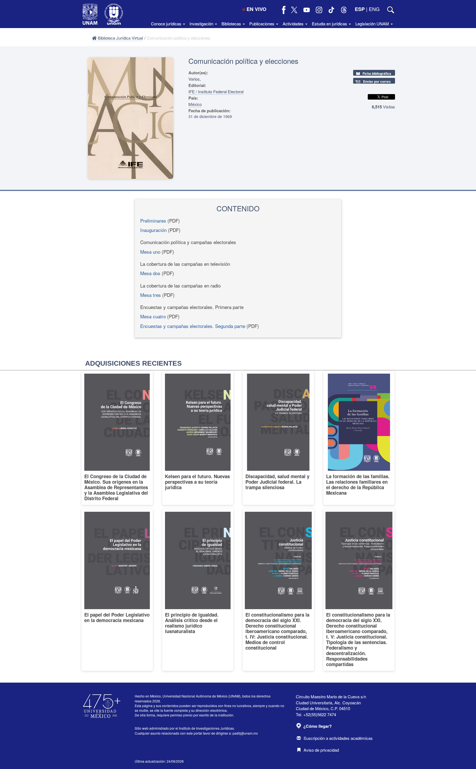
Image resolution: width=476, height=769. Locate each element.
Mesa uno (150, 251)
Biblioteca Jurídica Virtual (120, 38)
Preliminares (153, 220)
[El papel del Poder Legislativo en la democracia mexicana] (117, 590)
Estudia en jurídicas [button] (330, 23)
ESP (360, 9)
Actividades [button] (294, 23)
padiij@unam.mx (245, 733)
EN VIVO (256, 9)
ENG (374, 8)
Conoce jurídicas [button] (166, 23)
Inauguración (153, 229)
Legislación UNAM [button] (372, 23)
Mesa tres (150, 294)
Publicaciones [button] (262, 23)
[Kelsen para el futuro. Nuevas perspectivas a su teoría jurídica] (198, 438)
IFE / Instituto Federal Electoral (216, 91)
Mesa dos (150, 273)
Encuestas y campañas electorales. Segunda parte (192, 325)
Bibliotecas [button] (231, 23)
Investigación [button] (202, 23)
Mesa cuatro (153, 316)
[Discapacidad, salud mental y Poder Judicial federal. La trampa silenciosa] (278, 438)
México (195, 104)
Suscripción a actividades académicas (338, 738)
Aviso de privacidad (321, 750)
